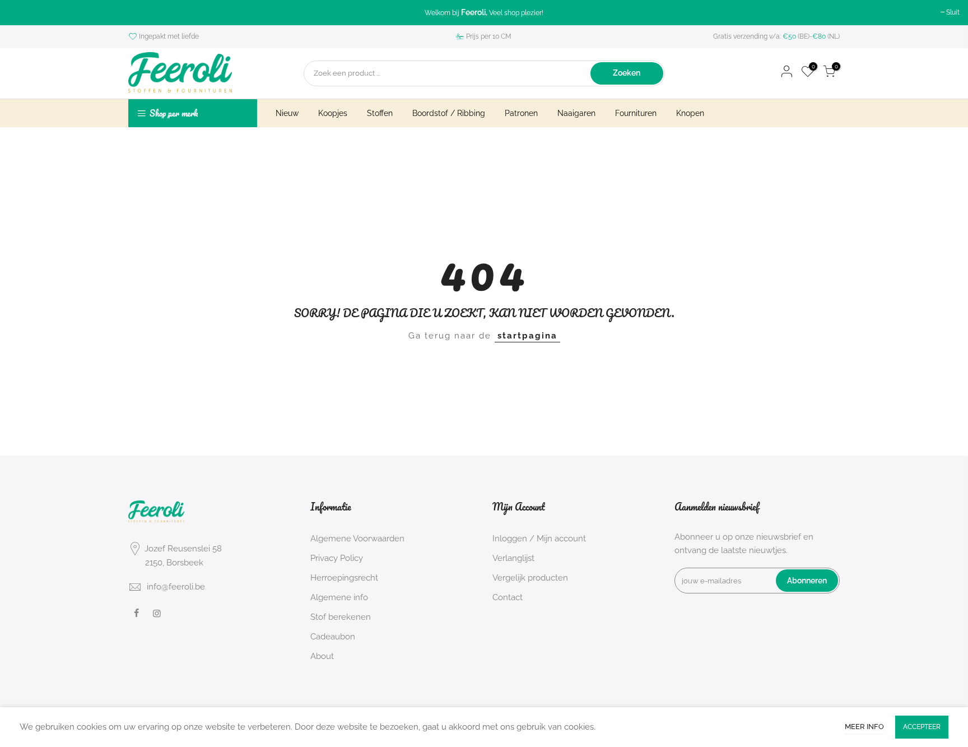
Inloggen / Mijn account (539, 538)
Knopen (690, 113)
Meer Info (864, 726)
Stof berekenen (340, 617)
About (322, 656)
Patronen (521, 113)
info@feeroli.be (176, 587)
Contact (507, 597)
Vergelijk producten (530, 578)
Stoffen (380, 113)
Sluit (953, 12)
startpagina (527, 336)
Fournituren (636, 113)
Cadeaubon (332, 637)
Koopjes (332, 113)
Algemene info (339, 597)
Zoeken (626, 72)
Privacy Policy (336, 558)
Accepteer (922, 727)
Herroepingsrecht (344, 578)
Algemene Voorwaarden (357, 538)
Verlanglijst (513, 558)
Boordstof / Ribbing (448, 113)
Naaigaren (576, 113)
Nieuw (287, 113)
